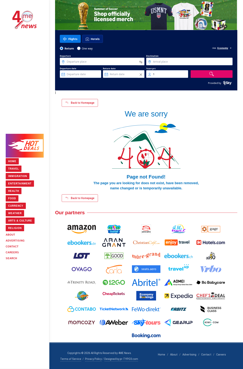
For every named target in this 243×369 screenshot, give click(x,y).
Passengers (151, 68)
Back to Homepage (82, 102)
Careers (221, 354)
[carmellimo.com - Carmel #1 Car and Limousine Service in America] (81, 295)
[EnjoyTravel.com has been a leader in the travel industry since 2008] (178, 242)
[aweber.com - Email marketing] (114, 322)
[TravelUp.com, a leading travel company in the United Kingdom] (178, 269)
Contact (206, 354)
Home (161, 354)
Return (69, 48)
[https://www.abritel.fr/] (146, 282)
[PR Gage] (210, 229)
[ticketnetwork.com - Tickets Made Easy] (114, 309)
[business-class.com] (210, 309)
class (214, 48)
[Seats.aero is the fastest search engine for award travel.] (146, 269)
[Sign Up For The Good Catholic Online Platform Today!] (81, 282)
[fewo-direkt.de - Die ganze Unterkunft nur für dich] (146, 309)
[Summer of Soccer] (146, 15)
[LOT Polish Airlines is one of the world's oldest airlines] (81, 256)
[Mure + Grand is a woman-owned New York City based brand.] (146, 256)
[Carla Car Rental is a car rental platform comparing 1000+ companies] (114, 269)
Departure (65, 56)
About (174, 354)
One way (87, 48)
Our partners (70, 212)
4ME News (124, 353)
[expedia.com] (178, 295)
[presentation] (58, 15)
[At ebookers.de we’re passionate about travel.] (81, 242)
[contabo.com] (81, 309)
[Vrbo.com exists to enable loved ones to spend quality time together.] (210, 269)
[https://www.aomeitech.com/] (178, 282)
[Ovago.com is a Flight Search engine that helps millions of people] (81, 269)
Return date (109, 68)
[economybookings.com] (146, 295)
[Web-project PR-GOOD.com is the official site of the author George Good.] (114, 256)
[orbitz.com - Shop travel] (178, 309)
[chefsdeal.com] (210, 295)
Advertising (189, 354)
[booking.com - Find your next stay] (146, 335)
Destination (152, 56)
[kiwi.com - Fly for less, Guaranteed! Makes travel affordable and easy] (210, 322)
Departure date (68, 68)
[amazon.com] (81, 229)
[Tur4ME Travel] (178, 229)
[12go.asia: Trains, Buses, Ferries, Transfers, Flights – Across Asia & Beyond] (114, 282)
